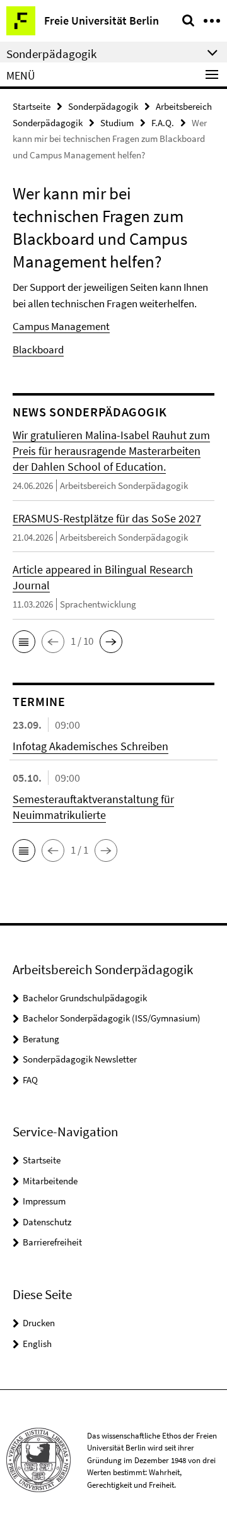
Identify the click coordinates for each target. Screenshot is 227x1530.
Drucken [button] (39, 1323)
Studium (117, 123)
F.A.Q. (162, 123)
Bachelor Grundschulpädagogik (85, 998)
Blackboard (38, 349)
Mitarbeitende (50, 1181)
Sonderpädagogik (103, 106)
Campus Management (61, 326)
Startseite (31, 106)
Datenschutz (47, 1222)
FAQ (30, 1080)
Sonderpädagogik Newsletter (80, 1059)
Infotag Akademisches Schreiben (90, 746)
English (37, 1344)
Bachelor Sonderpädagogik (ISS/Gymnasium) (112, 1018)
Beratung (41, 1039)
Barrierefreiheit (52, 1242)
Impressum (44, 1201)
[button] (24, 641)
